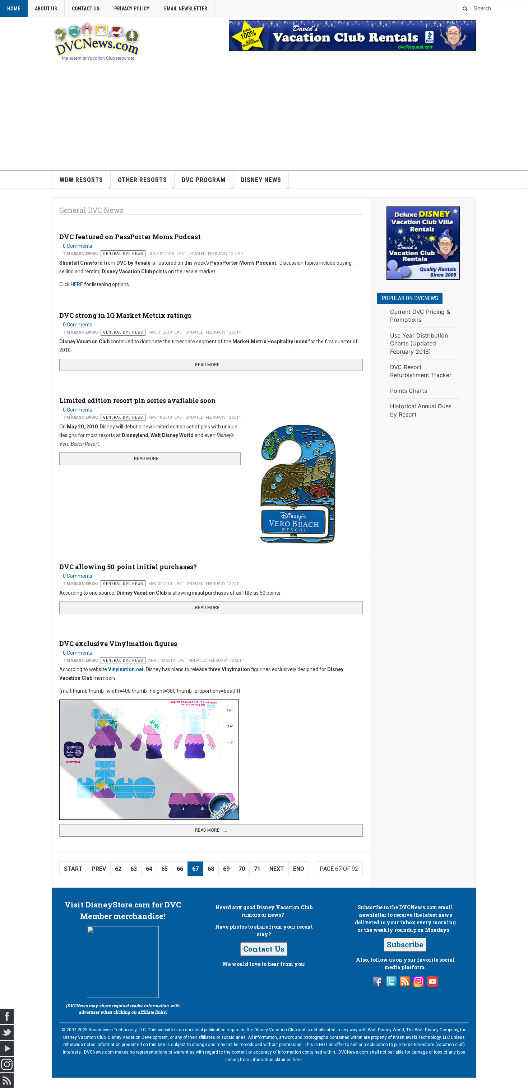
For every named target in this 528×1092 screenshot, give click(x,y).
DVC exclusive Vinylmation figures (118, 643)
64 (149, 868)
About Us (46, 8)
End (298, 868)
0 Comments (77, 246)
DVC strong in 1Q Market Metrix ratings (125, 315)
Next (276, 868)
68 (211, 868)
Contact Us (85, 8)
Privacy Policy (131, 8)
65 (164, 868)
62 (118, 868)
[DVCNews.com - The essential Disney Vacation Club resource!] (97, 40)
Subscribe (405, 944)
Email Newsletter (185, 8)
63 (133, 868)
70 (241, 868)
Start (73, 868)
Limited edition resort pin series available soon (137, 400)
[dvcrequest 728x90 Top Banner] (352, 35)
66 (180, 868)
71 (257, 868)
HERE (77, 284)
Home (13, 8)
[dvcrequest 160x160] (423, 243)
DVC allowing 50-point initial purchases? (128, 566)
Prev (99, 868)
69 (226, 868)
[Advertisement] (264, 116)
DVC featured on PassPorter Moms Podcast (130, 236)
